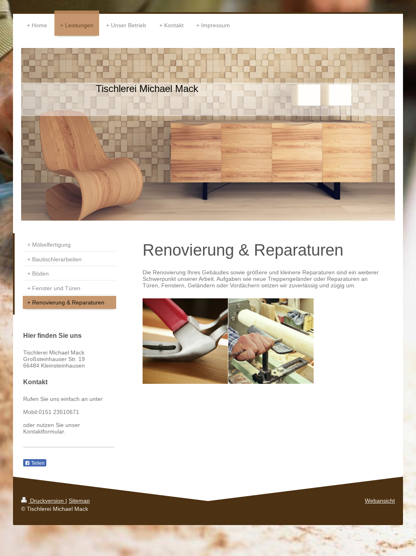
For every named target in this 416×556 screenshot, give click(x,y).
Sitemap (79, 500)
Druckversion (46, 500)
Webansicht (380, 500)
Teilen (37, 463)
